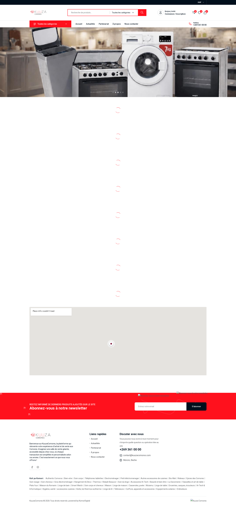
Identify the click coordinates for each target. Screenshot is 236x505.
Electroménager (112, 478)
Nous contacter (131, 24)
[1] (113, 92)
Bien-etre (68, 478)
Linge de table (161, 485)
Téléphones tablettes (94, 478)
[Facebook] (32, 467)
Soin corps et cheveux (94, 485)
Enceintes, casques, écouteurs (182, 485)
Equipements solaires (165, 489)
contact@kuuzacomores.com (137, 455)
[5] (123, 92)
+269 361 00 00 (199, 25)
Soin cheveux (47, 482)
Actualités (90, 24)
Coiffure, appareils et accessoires (140, 489)
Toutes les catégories (47, 24)
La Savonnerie (174, 482)
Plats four (34, 485)
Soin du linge (123, 482)
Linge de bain (64, 485)
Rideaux (181, 478)
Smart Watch (77, 485)
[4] (120, 92)
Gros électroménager (63, 482)
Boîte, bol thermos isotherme (89, 489)
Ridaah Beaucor (110, 482)
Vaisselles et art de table (193, 482)
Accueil (79, 24)
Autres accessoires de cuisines (154, 478)
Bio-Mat (172, 478)
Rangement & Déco (83, 482)
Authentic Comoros (54, 478)
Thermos (97, 482)
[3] (118, 92)
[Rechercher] (142, 12)
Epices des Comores (195, 478)
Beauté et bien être (158, 482)
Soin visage (35, 482)
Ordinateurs (182, 489)
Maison (108, 485)
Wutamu (150, 485)
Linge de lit (108, 489)
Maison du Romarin (48, 485)
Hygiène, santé (49, 489)
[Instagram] (37, 467)
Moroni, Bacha (130, 460)
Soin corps (78, 478)
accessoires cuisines (66, 489)
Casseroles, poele (136, 485)
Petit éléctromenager (130, 478)
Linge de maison (120, 485)
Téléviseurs (119, 489)
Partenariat (104, 24)
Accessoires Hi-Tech (140, 482)
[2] (115, 92)
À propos (117, 24)
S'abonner (196, 406)
